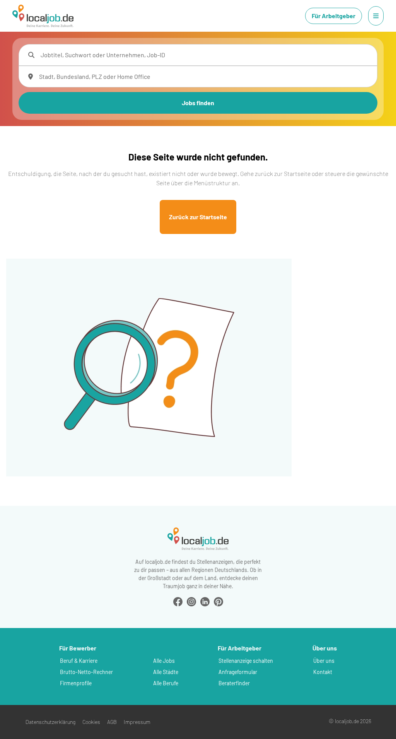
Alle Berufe (165, 683)
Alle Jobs (164, 660)
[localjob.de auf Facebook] (178, 600)
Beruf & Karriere (78, 660)
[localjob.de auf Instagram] (191, 600)
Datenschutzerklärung (50, 722)
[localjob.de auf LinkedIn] (205, 600)
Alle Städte (165, 672)
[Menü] (376, 16)
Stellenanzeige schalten (245, 660)
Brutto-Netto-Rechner (86, 672)
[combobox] (206, 55)
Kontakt (322, 672)
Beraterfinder (234, 683)
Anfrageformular (237, 672)
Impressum (137, 722)
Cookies (91, 722)
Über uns (324, 660)
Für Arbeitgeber (333, 15)
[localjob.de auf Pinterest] (218, 600)
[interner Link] (42, 16)
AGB (112, 722)
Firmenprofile (76, 683)
